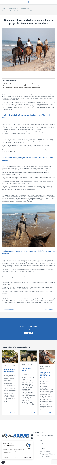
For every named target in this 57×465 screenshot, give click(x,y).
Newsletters (43, 446)
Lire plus (12, 412)
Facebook (36, 435)
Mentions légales (45, 451)
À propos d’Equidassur (46, 435)
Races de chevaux (45, 456)
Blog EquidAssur (12, 8)
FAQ (41, 440)
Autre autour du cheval (24, 8)
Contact (42, 448)
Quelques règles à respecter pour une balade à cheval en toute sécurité (22, 87)
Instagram (37, 438)
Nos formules (44, 438)
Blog (41, 443)
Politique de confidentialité (47, 454)
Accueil (3, 8)
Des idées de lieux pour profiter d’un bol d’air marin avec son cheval (21, 85)
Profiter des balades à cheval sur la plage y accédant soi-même (20, 84)
